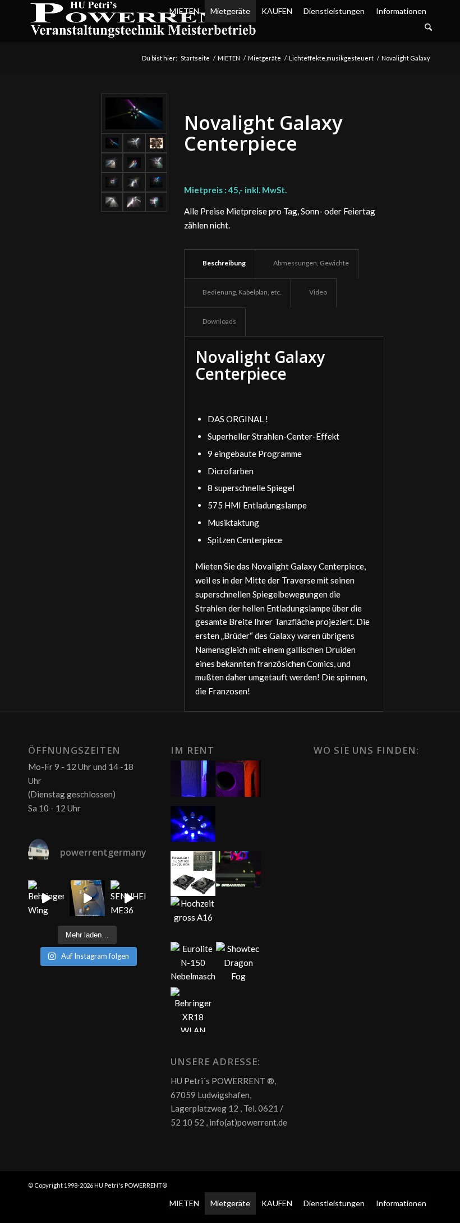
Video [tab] (318, 292)
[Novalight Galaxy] (134, 113)
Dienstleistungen (334, 11)
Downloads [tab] (219, 321)
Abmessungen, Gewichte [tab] (311, 263)
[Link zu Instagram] (423, 1184)
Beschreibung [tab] (224, 263)
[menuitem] (298, 27)
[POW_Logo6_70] (143, 21)
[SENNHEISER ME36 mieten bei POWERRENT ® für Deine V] (128, 898)
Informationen (401, 11)
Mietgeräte (230, 11)
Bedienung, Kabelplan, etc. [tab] (242, 292)
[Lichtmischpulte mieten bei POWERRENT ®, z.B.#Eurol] (87, 898)
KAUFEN (276, 11)
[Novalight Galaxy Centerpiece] (134, 143)
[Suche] (428, 27)
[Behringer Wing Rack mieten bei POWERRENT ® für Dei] (46, 898)
